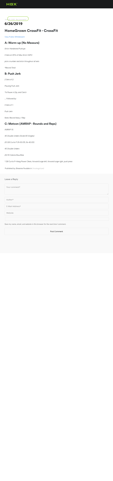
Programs (32, 10)
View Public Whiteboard (14, 37)
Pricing (49, 10)
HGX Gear (93, 10)
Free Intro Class (18, 18)
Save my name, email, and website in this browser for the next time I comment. (35, 224)
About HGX (13, 10)
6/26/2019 (13, 23)
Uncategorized (38, 168)
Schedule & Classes (70, 10)
